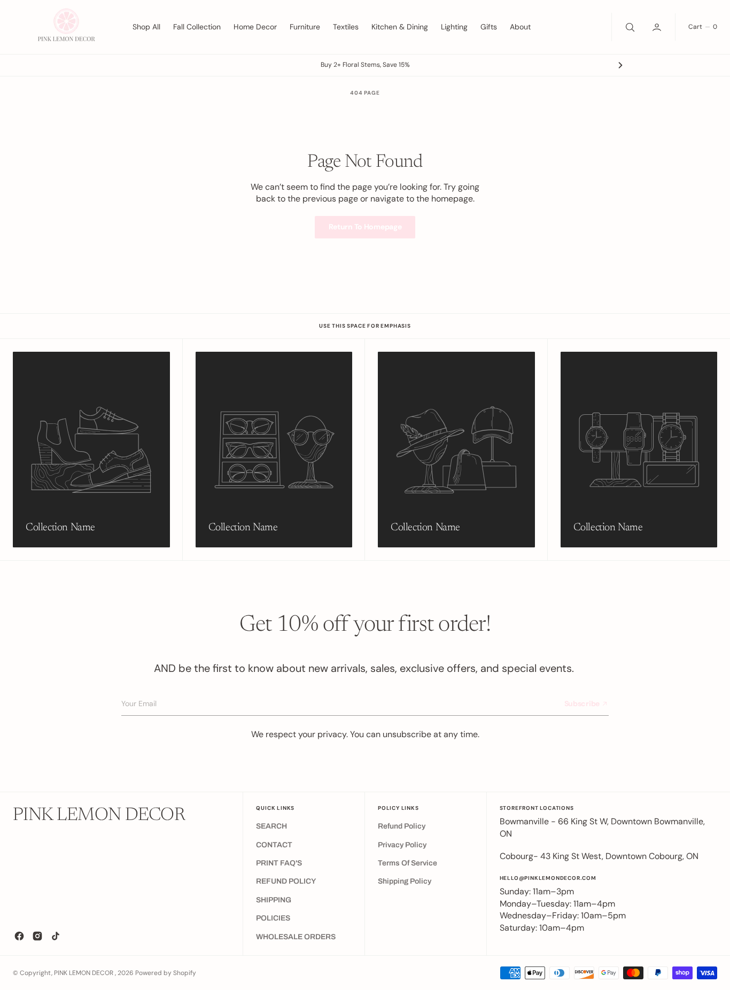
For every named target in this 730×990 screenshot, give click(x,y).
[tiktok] (55, 936)
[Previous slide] (109, 65)
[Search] (629, 27)
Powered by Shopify (165, 973)
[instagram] (37, 936)
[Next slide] (620, 65)
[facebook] (19, 936)
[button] (658, 27)
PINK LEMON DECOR (84, 973)
